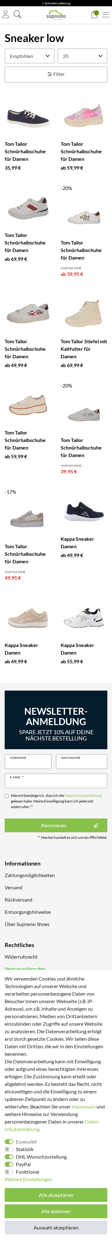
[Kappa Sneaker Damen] (84, 511)
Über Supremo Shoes (27, 924)
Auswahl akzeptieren (56, 1227)
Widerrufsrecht (21, 957)
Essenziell (26, 1142)
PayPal (23, 1164)
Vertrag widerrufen (25, 969)
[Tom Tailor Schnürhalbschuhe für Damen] (28, 116)
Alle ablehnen (56, 1211)
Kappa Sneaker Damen (77, 542)
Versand (13, 887)
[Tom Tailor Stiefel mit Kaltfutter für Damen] (84, 314)
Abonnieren (53, 825)
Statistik (25, 1149)
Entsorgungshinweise (28, 912)
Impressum (84, 1106)
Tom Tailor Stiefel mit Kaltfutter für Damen (84, 348)
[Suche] (17, 15)
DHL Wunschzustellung (41, 1157)
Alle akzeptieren (56, 1195)
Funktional (27, 1172)
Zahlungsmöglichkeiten (30, 875)
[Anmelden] (5, 15)
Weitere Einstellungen (28, 1179)
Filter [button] (59, 74)
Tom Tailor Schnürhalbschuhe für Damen (25, 151)
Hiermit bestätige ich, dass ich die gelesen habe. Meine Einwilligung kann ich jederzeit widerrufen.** (56, 801)
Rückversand (18, 900)
